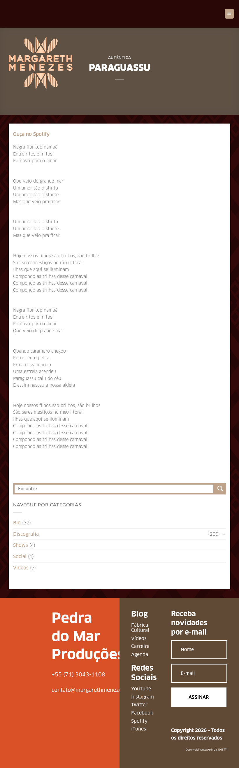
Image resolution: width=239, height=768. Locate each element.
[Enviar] (220, 488)
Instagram (142, 697)
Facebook (142, 713)
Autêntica (119, 57)
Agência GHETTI (217, 749)
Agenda (139, 654)
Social (20, 556)
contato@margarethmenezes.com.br (98, 690)
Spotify (139, 721)
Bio (17, 523)
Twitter (139, 705)
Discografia (26, 534)
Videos (21, 568)
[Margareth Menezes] (41, 63)
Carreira (140, 646)
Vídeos (139, 638)
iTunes (138, 729)
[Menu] (229, 14)
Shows (20, 545)
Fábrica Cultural (140, 627)
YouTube (141, 689)
